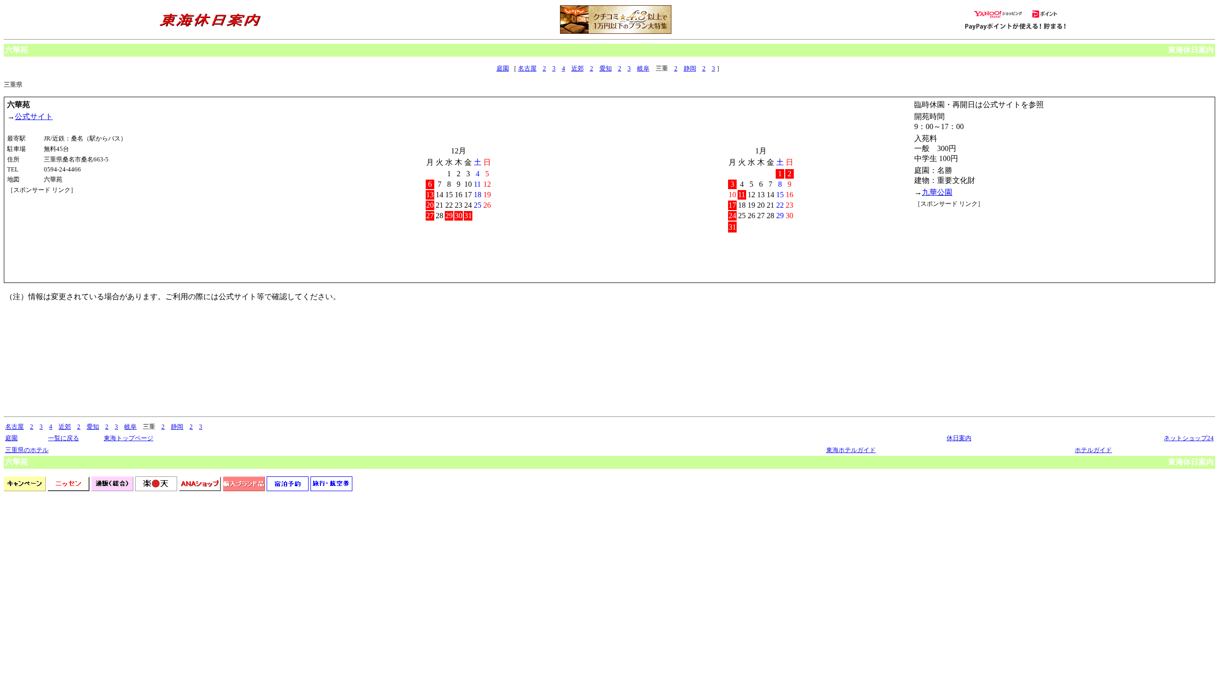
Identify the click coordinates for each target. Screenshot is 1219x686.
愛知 (606, 68)
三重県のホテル (27, 450)
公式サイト (34, 116)
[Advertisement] (50, 230)
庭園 (503, 68)
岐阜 (643, 68)
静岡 (690, 68)
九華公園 (937, 192)
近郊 (577, 68)
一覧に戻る (63, 438)
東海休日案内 (1191, 50)
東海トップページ (128, 438)
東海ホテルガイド (851, 450)
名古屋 (527, 68)
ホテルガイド (1093, 450)
